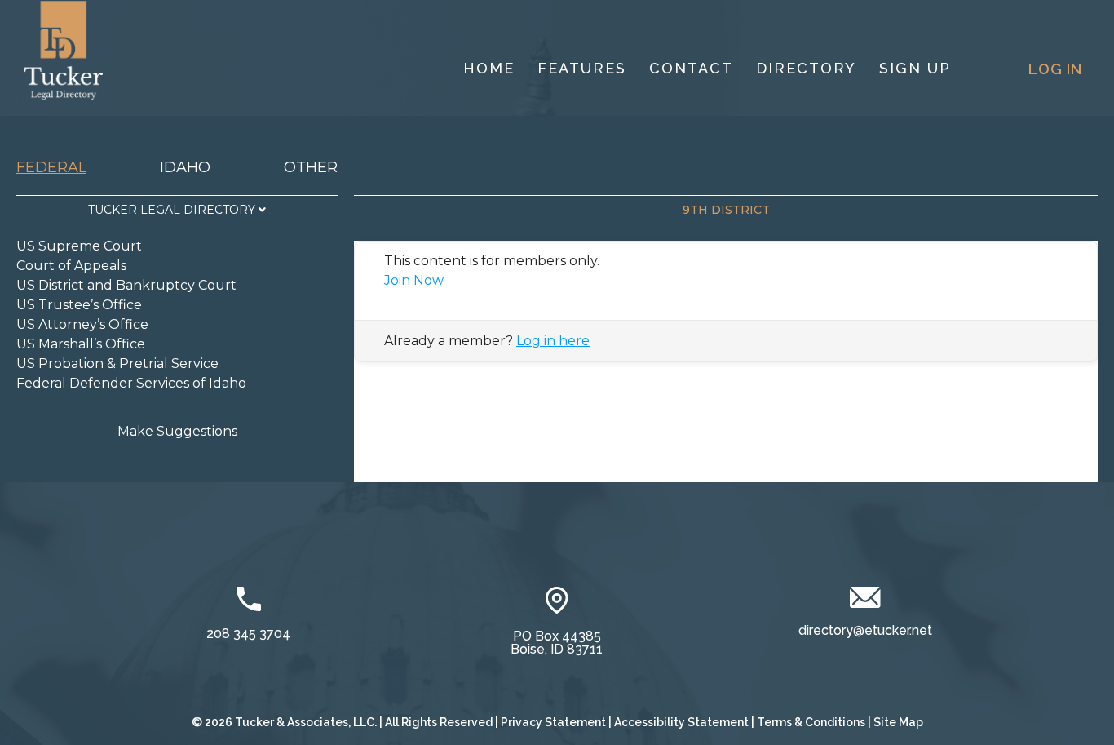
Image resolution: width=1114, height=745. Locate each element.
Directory (806, 68)
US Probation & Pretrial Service (117, 363)
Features (581, 68)
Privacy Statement (553, 722)
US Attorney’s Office (82, 324)
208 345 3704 (248, 633)
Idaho (185, 167)
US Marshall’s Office (80, 344)
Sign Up (915, 68)
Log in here (553, 340)
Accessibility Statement (681, 722)
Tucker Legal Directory (173, 209)
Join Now (414, 280)
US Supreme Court (79, 246)
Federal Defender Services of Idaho (131, 383)
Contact (691, 68)
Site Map (898, 722)
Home (489, 68)
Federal (51, 167)
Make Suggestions (177, 431)
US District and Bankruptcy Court (126, 285)
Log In (1055, 69)
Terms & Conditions (811, 722)
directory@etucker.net (865, 630)
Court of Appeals (71, 265)
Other (311, 167)
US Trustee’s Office (79, 305)
